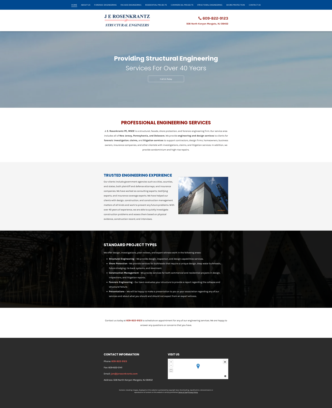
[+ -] (198, 369)
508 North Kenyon (207, 23)
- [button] (171, 365)
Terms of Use (182, 392)
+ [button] (171, 362)
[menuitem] (74, 5)
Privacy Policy (193, 392)
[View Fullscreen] (171, 370)
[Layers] (225, 362)
